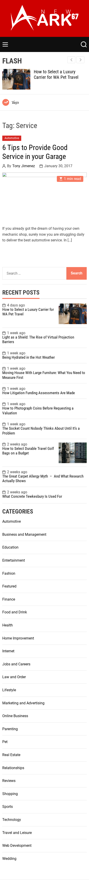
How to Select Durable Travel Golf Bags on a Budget (28, 450)
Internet (8, 651)
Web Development (16, 845)
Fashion (8, 573)
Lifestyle (9, 690)
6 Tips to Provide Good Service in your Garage (35, 152)
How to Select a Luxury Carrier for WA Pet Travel (56, 74)
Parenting (10, 729)
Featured (9, 586)
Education (10, 547)
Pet (5, 742)
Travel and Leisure (17, 833)
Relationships (13, 768)
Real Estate (11, 755)
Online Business (15, 716)
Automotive (12, 138)
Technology (11, 819)
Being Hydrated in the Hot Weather (28, 357)
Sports (7, 806)
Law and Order (14, 677)
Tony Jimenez (23, 166)
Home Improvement (18, 638)
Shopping (10, 794)
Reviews (9, 781)
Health (7, 625)
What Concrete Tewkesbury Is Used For (32, 496)
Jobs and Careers (16, 664)
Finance (8, 599)
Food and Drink (14, 612)
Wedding (9, 858)
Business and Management (24, 534)
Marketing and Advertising (23, 703)
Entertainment (13, 560)
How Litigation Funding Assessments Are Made (38, 393)
